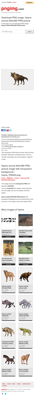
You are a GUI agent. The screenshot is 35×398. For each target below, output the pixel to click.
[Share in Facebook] (2, 130)
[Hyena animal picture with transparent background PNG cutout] (25, 276)
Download (8, 236)
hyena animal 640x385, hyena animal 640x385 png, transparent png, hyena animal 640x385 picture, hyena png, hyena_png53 (16, 141)
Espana (14, 2)
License (9, 383)
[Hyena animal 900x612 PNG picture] (25, 331)
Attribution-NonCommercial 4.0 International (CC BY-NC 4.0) (14, 136)
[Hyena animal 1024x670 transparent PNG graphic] (8, 304)
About (3, 383)
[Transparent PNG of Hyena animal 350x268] (8, 332)
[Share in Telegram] (5, 130)
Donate (19, 383)
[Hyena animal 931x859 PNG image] (8, 276)
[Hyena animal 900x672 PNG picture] (8, 359)
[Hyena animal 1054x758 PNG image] (25, 304)
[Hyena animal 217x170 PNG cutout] (25, 359)
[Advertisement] (17, 52)
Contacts (4, 385)
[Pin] (8, 130)
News (13, 383)
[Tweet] (10, 130)
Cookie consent (26, 383)
